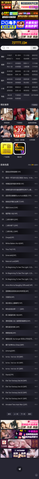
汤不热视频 (34, 95)
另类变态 (35, 74)
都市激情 (9, 87)
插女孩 (10, 95)
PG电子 (9, 55)
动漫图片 (35, 79)
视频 (2, 65)
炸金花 (18, 59)
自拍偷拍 (18, 63)
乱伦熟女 (26, 74)
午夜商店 (18, 95)
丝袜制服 (18, 67)
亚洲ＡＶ (9, 63)
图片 (2, 80)
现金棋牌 (26, 59)
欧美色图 (26, 79)
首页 (9, 414)
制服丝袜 (9, 74)
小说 (2, 88)
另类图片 (35, 82)
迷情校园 (9, 90)
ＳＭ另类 (35, 67)
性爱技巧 (35, 90)
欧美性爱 (35, 71)
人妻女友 (26, 87)
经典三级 (18, 74)
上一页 (16, 414)
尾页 (29, 414)
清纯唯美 (18, 82)
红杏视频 (9, 98)
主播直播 (26, 67)
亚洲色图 (18, 79)
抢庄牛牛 (35, 59)
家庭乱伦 (18, 87)
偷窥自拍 (9, 79)
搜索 (34, 48)
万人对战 (26, 55)
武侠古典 (35, 87)
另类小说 (18, 90)
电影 (2, 73)
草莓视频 (26, 95)
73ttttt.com (19, 43)
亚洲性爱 (9, 71)
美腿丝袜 (9, 82)
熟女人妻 (9, 67)
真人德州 (18, 55)
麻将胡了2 (9, 59)
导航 (2, 96)
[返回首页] (36, 475)
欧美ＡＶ (26, 63)
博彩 (2, 57)
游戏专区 (35, 55)
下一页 (23, 414)
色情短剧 (18, 98)
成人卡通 (26, 71)
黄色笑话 (26, 90)
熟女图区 (26, 82)
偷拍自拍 (18, 71)
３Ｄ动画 (35, 63)
